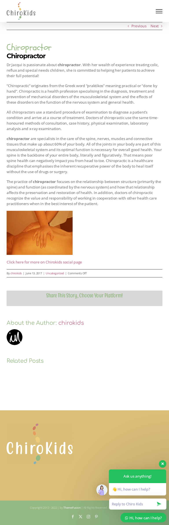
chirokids (16, 273)
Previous (138, 25)
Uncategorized (55, 273)
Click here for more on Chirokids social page (44, 262)
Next (155, 25)
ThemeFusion (72, 508)
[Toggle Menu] (159, 11)
